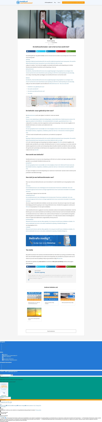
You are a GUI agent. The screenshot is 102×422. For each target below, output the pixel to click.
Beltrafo (50, 79)
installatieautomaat (50, 198)
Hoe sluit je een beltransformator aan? (36, 91)
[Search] (12, 375)
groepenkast (50, 165)
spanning (51, 61)
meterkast (50, 129)
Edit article (3, 405)
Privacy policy (38, 410)
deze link (36, 149)
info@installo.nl (7, 357)
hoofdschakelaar (50, 221)
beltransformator (50, 71)
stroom (50, 119)
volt (51, 138)
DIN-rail (27, 206)
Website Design (21, 405)
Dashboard (9, 405)
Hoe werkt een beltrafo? (33, 89)
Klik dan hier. (60, 258)
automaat (50, 188)
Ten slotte (30, 93)
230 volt (59, 142)
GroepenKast (54, 42)
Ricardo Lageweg (51, 40)
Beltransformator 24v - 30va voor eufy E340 (59, 83)
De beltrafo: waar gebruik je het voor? (36, 86)
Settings (15, 405)
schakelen (50, 229)
